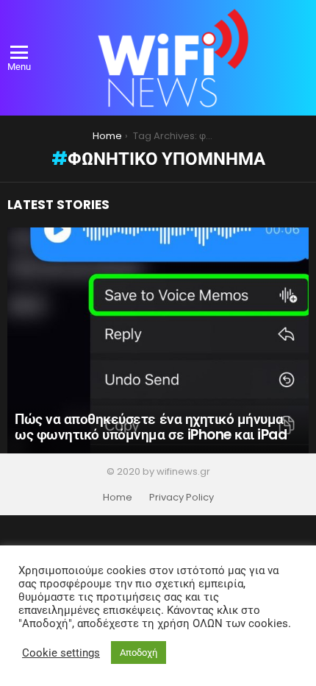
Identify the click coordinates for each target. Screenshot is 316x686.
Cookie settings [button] (61, 653)
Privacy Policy (181, 497)
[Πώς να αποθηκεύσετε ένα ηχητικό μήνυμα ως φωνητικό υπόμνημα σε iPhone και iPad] (158, 340)
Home (117, 497)
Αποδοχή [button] (138, 652)
